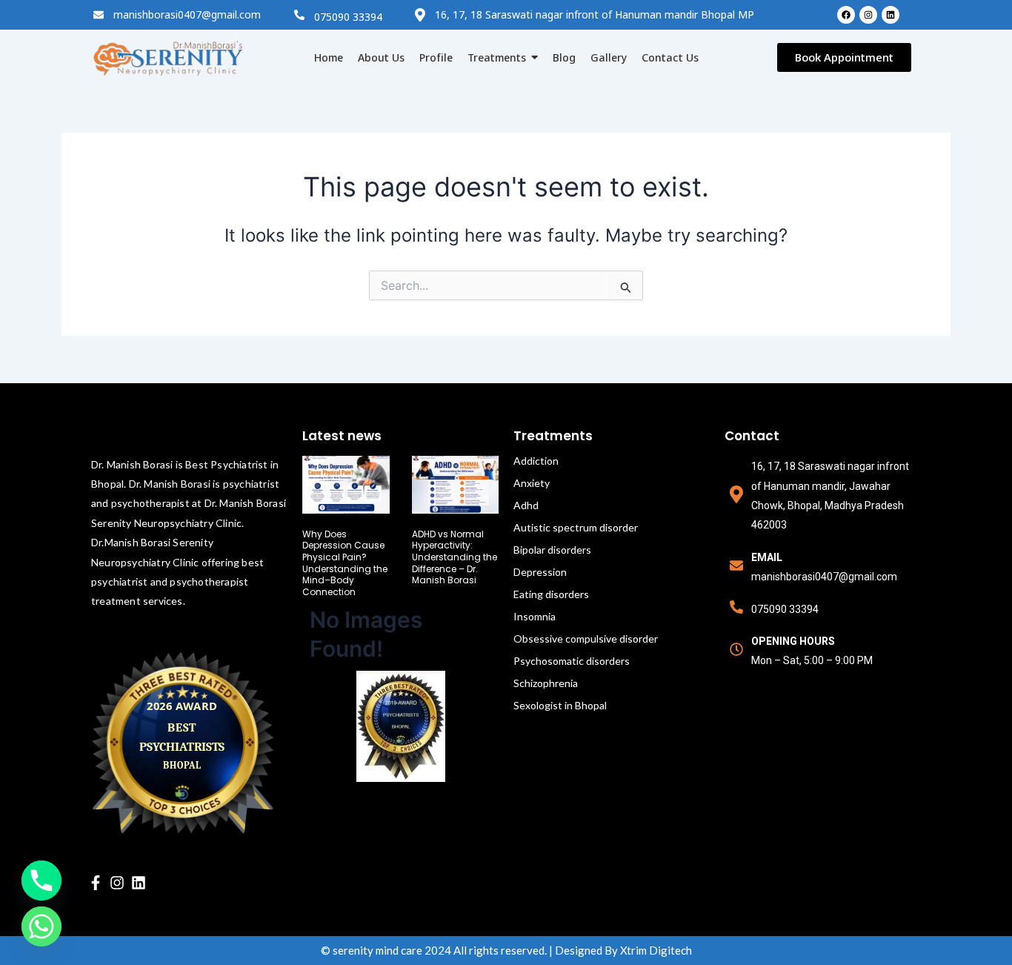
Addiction (536, 460)
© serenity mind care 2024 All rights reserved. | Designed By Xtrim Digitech (506, 950)
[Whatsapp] (41, 926)
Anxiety (531, 483)
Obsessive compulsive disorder (585, 638)
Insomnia (534, 616)
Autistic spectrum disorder (575, 527)
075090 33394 (348, 17)
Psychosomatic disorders (571, 660)
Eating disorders (551, 594)
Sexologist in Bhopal (560, 705)
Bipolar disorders (552, 549)
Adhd (526, 505)
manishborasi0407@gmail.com (187, 14)
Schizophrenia (545, 683)
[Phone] (41, 880)
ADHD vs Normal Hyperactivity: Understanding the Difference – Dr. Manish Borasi (454, 557)
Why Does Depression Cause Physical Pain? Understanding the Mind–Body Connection (344, 563)
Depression (540, 572)
